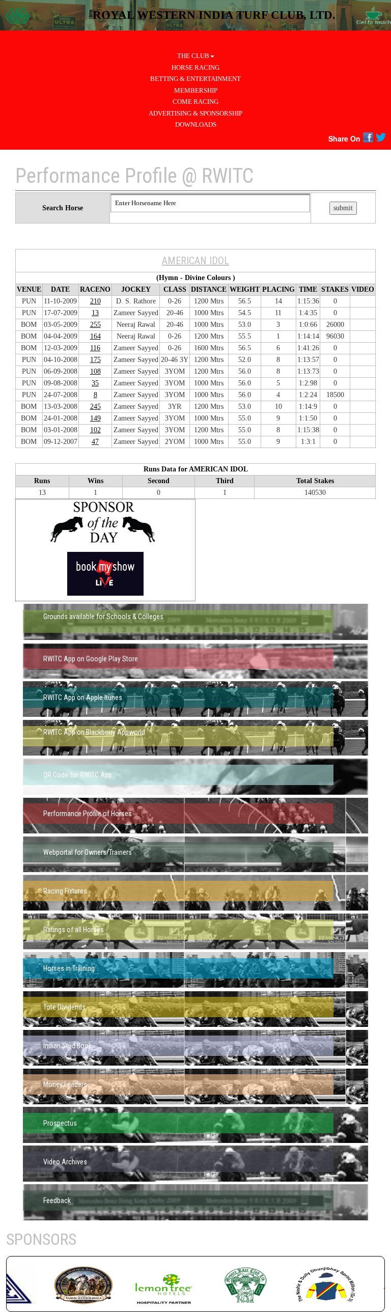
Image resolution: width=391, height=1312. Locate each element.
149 (95, 418)
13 (95, 313)
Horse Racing (195, 67)
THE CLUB (193, 56)
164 (95, 336)
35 (95, 383)
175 (95, 360)
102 (95, 430)
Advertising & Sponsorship (195, 113)
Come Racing (195, 101)
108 (95, 371)
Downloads (195, 124)
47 (95, 441)
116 (95, 348)
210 (95, 301)
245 (95, 406)
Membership (195, 90)
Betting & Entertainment (195, 78)
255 (95, 324)
